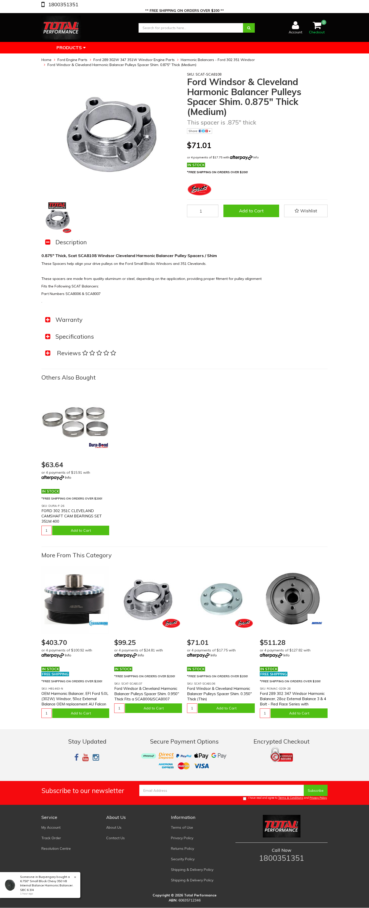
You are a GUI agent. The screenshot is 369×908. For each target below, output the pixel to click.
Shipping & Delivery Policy (192, 869)
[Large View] (57, 218)
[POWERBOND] (98, 623)
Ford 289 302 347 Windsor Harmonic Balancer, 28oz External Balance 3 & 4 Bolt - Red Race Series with (293, 698)
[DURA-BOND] (98, 445)
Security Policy (183, 859)
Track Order (51, 838)
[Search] (249, 28)
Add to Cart (251, 211)
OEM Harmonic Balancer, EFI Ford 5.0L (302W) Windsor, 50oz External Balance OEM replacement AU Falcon (74, 698)
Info (256, 157)
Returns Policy (182, 848)
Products (69, 47)
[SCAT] (171, 623)
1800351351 (62, 4)
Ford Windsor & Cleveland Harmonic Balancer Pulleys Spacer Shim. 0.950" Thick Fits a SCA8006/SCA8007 (146, 693)
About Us (113, 827)
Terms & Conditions (290, 798)
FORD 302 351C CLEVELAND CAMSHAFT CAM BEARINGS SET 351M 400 (71, 516)
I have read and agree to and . (288, 798)
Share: (194, 131)
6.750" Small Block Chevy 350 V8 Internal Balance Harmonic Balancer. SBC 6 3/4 (46, 885)
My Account (50, 827)
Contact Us (115, 838)
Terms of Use (182, 827)
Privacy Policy (318, 798)
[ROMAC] (317, 623)
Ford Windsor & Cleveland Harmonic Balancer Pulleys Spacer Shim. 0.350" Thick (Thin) (219, 693)
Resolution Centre (56, 848)
